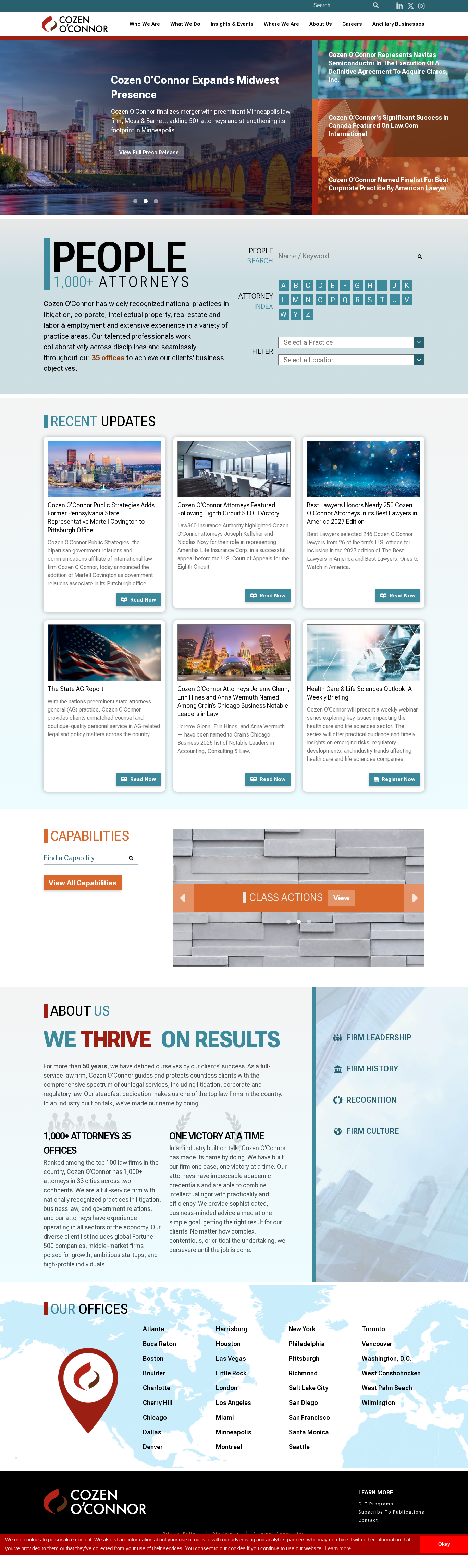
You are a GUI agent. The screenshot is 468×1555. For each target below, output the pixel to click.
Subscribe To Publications (391, 1512)
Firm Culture (372, 1131)
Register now (398, 779)
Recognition (371, 1100)
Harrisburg (231, 1329)
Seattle (299, 1446)
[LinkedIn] (399, 6)
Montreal (229, 1446)
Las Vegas (231, 1358)
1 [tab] (135, 201)
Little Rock (231, 1373)
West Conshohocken (391, 1373)
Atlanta (153, 1329)
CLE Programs (375, 1504)
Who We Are (145, 24)
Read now (143, 600)
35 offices (108, 358)
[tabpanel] (160, 127)
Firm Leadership (378, 1037)
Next (414, 898)
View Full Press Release (149, 152)
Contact (368, 1520)
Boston (153, 1358)
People (260, 256)
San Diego (303, 1402)
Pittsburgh (304, 1358)
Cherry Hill (158, 1402)
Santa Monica (309, 1432)
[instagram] (421, 6)
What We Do (185, 24)
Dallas (152, 1432)
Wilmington (378, 1402)
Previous (183, 898)
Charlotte (156, 1388)
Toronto (373, 1329)
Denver (153, 1446)
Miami (225, 1417)
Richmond (303, 1373)
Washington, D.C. (386, 1358)
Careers (352, 24)
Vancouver (377, 1343)
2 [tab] (145, 201)
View (341, 898)
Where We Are (281, 24)
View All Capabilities (82, 883)
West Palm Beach (387, 1388)
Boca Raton (159, 1343)
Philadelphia (307, 1343)
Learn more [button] (338, 1548)
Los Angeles (233, 1402)
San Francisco (309, 1417)
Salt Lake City (308, 1388)
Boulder (154, 1373)
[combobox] (232, 24)
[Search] (376, 5)
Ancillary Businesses (398, 24)
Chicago (155, 1417)
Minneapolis (233, 1432)
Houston (228, 1343)
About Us (320, 24)
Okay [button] (444, 1544)
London (226, 1388)
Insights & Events (232, 24)
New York (302, 1329)
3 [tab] (155, 201)
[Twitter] (410, 6)
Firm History (372, 1069)
